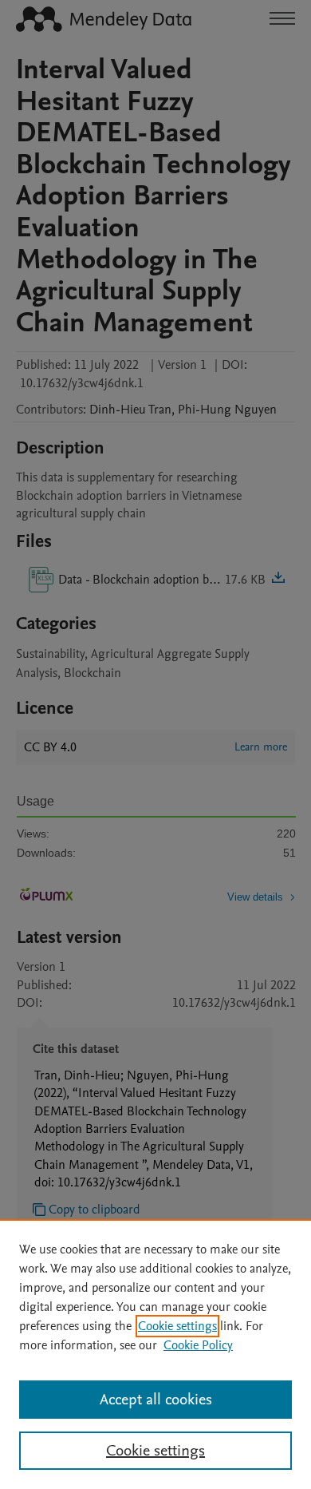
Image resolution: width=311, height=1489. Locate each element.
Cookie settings (177, 1326)
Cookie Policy (198, 1345)
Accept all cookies (156, 1399)
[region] (155, 1354)
